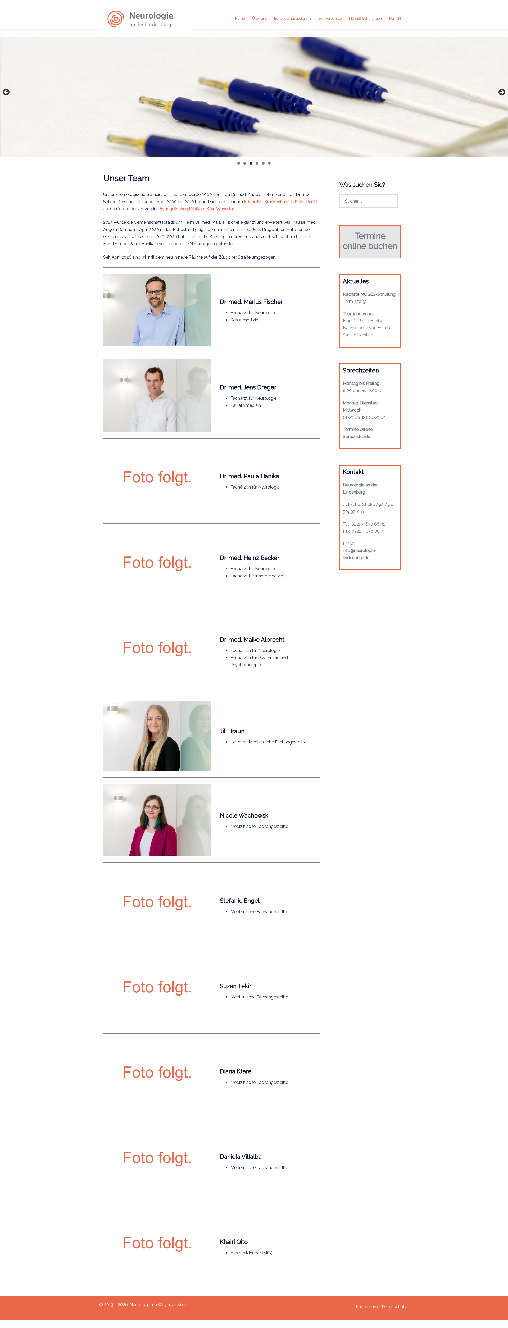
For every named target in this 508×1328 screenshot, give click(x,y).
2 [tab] (244, 163)
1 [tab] (238, 163)
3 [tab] (251, 163)
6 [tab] (269, 163)
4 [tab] (257, 163)
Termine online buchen (370, 241)
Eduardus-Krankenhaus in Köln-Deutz (281, 201)
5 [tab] (263, 163)
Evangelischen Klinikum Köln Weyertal (197, 208)
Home (240, 18)
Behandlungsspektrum (292, 18)
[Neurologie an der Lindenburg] (147, 18)
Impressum (367, 1306)
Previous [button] (7, 93)
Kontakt (395, 18)
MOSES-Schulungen (365, 18)
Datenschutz (394, 1306)
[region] (254, 93)
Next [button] (501, 93)
